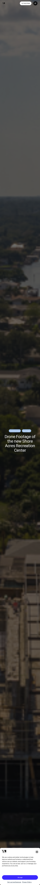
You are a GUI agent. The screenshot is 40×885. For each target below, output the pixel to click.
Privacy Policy (27, 882)
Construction (15, 431)
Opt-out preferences (14, 882)
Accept (20, 877)
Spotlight (26, 431)
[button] (37, 852)
